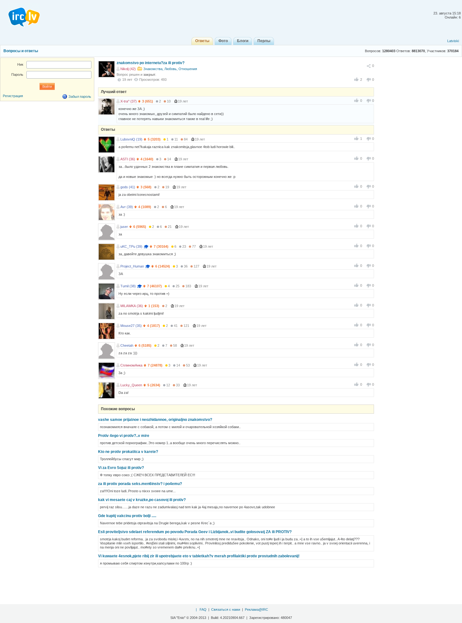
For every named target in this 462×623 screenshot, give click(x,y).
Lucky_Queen (131, 385)
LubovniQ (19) (131, 139)
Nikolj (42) (128, 69)
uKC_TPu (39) (131, 246)
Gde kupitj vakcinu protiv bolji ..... (127, 516)
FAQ (203, 609)
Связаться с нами (225, 609)
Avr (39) (126, 207)
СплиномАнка (131, 365)
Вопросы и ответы (20, 51)
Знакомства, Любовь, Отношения (170, 69)
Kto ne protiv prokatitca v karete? (128, 451)
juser (124, 227)
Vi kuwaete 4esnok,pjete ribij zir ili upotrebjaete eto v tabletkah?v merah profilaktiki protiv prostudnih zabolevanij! (199, 556)
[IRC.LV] (20, 15)
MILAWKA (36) (131, 306)
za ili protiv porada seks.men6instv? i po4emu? (140, 484)
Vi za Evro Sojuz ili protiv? (121, 468)
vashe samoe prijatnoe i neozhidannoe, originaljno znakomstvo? (155, 419)
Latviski (453, 41)
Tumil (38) (128, 286)
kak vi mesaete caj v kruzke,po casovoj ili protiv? (142, 500)
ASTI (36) (127, 159)
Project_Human (132, 266)
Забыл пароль (80, 96)
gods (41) (127, 187)
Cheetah (126, 345)
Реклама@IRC (256, 609)
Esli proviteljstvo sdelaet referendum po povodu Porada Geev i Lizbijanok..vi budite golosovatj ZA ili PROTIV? (195, 532)
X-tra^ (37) (128, 101)
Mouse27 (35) (131, 326)
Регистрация (13, 96)
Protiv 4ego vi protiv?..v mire (123, 435)
